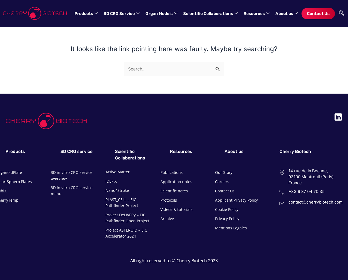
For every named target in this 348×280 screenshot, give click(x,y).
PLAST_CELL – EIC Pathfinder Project (121, 202)
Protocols (168, 200)
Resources (254, 13)
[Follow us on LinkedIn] (338, 117)
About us (284, 13)
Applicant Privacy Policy (236, 200)
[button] (340, 14)
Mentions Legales (231, 227)
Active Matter (117, 171)
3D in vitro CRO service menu (71, 190)
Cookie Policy (226, 209)
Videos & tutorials (176, 209)
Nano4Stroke (117, 190)
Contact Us (318, 13)
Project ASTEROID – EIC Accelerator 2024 (126, 233)
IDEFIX (111, 181)
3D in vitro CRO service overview (71, 175)
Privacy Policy (227, 218)
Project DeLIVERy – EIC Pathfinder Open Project (127, 217)
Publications (171, 172)
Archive (167, 218)
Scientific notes (174, 190)
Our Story (223, 172)
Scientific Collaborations (208, 13)
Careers (222, 181)
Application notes (176, 181)
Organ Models (159, 13)
